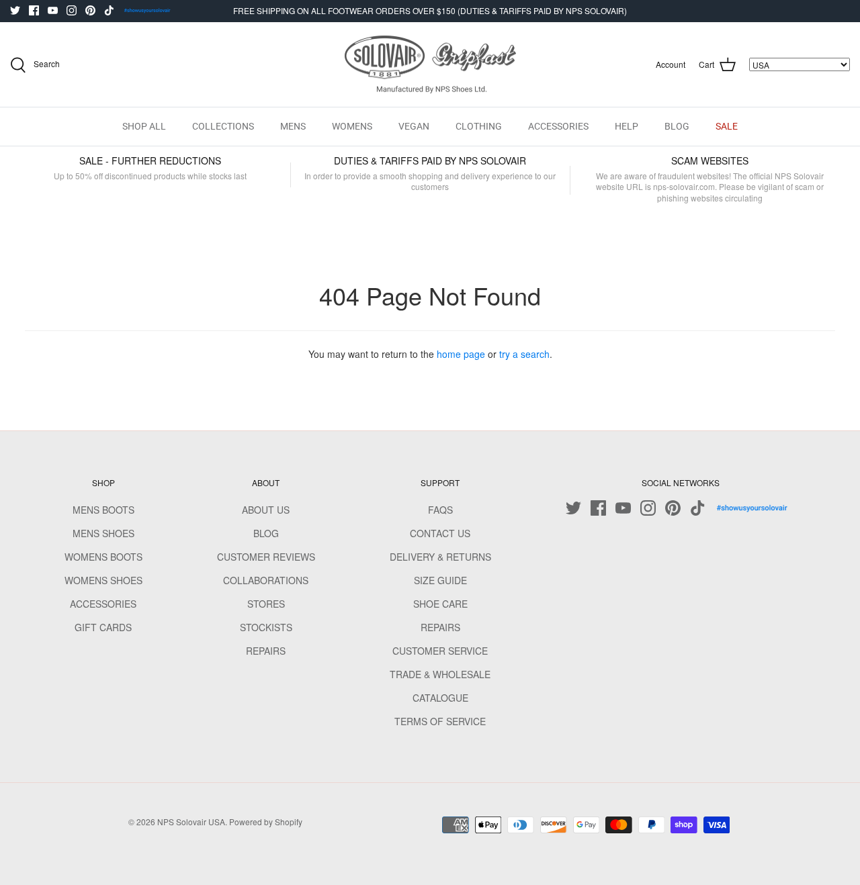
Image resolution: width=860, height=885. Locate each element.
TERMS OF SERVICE (440, 721)
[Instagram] (72, 10)
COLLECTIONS (223, 126)
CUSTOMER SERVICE (440, 650)
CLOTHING (479, 126)
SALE (727, 126)
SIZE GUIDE (440, 580)
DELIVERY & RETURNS (440, 556)
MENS (293, 126)
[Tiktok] (109, 10)
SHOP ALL (144, 126)
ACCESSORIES (558, 126)
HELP (626, 126)
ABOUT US (266, 509)
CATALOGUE (440, 697)
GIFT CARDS (103, 627)
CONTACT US (440, 533)
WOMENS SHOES (103, 580)
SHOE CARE (440, 603)
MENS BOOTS (103, 509)
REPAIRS (266, 650)
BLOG (676, 126)
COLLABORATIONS (265, 580)
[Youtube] (53, 10)
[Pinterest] (90, 10)
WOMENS (352, 126)
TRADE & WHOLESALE (440, 674)
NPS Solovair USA (191, 821)
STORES (266, 603)
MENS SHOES (103, 533)
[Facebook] (34, 10)
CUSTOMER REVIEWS (266, 556)
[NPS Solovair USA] (430, 65)
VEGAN (413, 126)
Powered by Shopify (265, 821)
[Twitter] (15, 10)
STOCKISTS (266, 627)
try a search (524, 354)
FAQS (440, 509)
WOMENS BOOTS (103, 556)
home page (461, 354)
